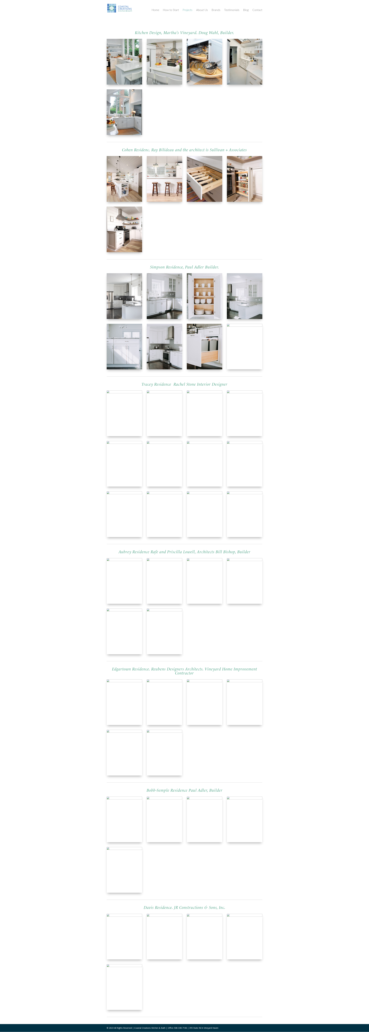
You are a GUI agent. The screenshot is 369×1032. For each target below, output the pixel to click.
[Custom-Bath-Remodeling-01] (244, 493)
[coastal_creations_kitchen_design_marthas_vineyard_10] (164, 610)
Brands (216, 10)
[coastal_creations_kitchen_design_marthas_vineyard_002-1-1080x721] (244, 916)
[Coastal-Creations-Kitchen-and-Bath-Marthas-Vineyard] (124, 134)
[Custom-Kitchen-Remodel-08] (204, 493)
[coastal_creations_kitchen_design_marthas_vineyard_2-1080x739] (164, 798)
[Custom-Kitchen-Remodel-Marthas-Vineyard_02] (204, 368)
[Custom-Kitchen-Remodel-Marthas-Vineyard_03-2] (244, 325)
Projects (187, 10)
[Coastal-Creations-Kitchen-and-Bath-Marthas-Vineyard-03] (244, 83)
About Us (202, 10)
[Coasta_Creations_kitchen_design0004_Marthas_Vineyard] (124, 251)
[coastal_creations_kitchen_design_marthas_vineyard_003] (124, 916)
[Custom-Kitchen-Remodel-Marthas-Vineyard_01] (204, 318)
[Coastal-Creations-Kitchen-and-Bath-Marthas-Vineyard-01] (204, 83)
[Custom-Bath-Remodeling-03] (204, 443)
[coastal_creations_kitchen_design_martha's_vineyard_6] (244, 560)
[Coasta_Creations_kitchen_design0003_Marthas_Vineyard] (244, 201)
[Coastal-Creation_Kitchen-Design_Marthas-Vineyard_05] (124, 731)
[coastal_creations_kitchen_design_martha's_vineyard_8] (204, 560)
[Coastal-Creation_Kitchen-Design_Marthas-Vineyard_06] (204, 681)
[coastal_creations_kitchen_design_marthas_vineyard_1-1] (124, 798)
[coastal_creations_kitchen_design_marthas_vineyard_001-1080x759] (204, 916)
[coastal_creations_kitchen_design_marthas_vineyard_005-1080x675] (124, 966)
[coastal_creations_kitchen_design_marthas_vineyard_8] (124, 610)
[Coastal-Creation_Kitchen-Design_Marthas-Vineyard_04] (244, 681)
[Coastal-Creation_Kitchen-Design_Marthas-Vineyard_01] (164, 681)
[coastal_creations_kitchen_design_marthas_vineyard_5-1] (204, 798)
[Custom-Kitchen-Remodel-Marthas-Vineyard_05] (164, 368)
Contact (257, 10)
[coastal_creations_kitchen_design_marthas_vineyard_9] (164, 560)
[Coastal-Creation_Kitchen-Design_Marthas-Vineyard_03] (164, 731)
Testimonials (231, 10)
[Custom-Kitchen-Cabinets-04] (124, 443)
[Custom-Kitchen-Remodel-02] (244, 392)
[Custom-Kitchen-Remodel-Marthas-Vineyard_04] (164, 318)
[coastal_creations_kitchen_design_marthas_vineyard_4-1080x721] (244, 798)
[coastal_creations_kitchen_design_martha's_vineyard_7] (124, 560)
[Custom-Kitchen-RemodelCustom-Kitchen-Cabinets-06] (164, 392)
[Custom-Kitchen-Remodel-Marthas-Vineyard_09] (244, 318)
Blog (246, 10)
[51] (164, 493)
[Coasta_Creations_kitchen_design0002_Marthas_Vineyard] (164, 201)
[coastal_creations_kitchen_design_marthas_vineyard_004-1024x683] (164, 916)
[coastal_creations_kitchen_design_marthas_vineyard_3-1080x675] (124, 849)
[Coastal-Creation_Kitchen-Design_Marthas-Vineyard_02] (124, 681)
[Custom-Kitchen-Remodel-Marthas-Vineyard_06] (124, 368)
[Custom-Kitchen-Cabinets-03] (164, 443)
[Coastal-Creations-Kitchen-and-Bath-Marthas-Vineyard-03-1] (124, 83)
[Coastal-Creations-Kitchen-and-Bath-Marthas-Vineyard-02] (164, 83)
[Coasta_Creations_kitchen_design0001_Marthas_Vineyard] (204, 201)
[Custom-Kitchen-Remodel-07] (124, 392)
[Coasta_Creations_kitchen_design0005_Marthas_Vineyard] (124, 201)
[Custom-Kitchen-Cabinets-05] (244, 443)
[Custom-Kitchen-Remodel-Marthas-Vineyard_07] (124, 318)
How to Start (171, 10)
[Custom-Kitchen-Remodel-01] (204, 392)
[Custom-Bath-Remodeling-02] (124, 493)
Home (155, 10)
